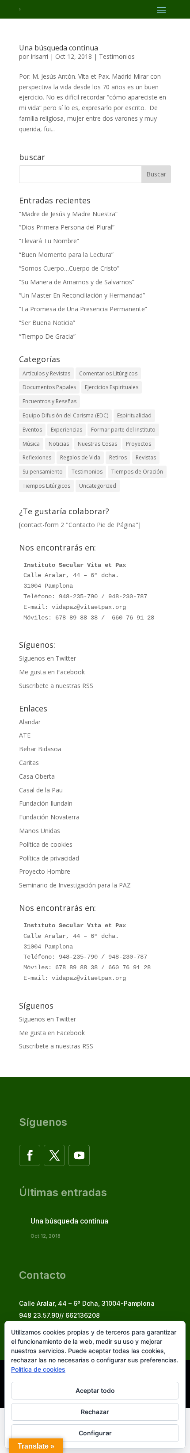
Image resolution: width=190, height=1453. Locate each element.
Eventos (32, 429)
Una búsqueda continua (58, 48)
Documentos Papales (49, 387)
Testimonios (117, 56)
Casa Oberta (37, 776)
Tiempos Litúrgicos (46, 485)
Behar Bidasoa (40, 749)
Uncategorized (97, 485)
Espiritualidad (134, 415)
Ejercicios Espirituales (111, 387)
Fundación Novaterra (49, 817)
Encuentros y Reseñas (49, 401)
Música (31, 443)
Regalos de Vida (80, 457)
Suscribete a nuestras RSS (56, 685)
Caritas (29, 762)
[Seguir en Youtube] (79, 1155)
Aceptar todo (95, 1390)
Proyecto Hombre (44, 871)
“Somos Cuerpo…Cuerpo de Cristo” (69, 268)
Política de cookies (45, 844)
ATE (24, 735)
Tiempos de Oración (137, 471)
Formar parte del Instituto (123, 429)
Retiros (118, 457)
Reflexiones (37, 457)
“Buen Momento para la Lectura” (66, 254)
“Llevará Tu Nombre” (49, 241)
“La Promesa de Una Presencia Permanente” (83, 309)
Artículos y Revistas (46, 373)
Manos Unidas (39, 830)
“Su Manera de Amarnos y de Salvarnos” (76, 282)
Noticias (59, 443)
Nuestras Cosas (97, 443)
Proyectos (138, 443)
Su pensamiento (43, 471)
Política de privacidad (49, 858)
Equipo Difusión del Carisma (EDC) (65, 415)
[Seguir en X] (54, 1155)
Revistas (146, 457)
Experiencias (66, 429)
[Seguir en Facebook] (29, 1155)
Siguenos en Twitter (47, 658)
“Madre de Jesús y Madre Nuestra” (68, 214)
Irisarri (39, 56)
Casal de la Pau (41, 790)
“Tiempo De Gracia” (47, 336)
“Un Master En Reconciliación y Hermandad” (82, 295)
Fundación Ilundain (45, 803)
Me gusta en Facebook (52, 672)
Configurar (95, 1433)
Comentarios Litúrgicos (108, 373)
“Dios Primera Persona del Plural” (66, 227)
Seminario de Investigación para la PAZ (75, 885)
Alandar (30, 722)
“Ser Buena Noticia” (47, 322)
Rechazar (95, 1411)
